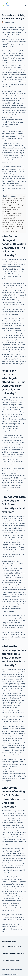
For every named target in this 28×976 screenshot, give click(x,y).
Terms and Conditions (16, 969)
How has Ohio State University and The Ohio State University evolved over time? (12, 216)
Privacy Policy (5, 969)
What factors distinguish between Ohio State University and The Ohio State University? (13, 200)
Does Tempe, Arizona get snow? (11, 960)
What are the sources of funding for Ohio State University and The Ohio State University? (13, 229)
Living (12, 22)
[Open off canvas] (25, 5)
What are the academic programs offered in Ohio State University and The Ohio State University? (13, 222)
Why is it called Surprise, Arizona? (11, 946)
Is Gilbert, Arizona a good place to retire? (13, 953)
